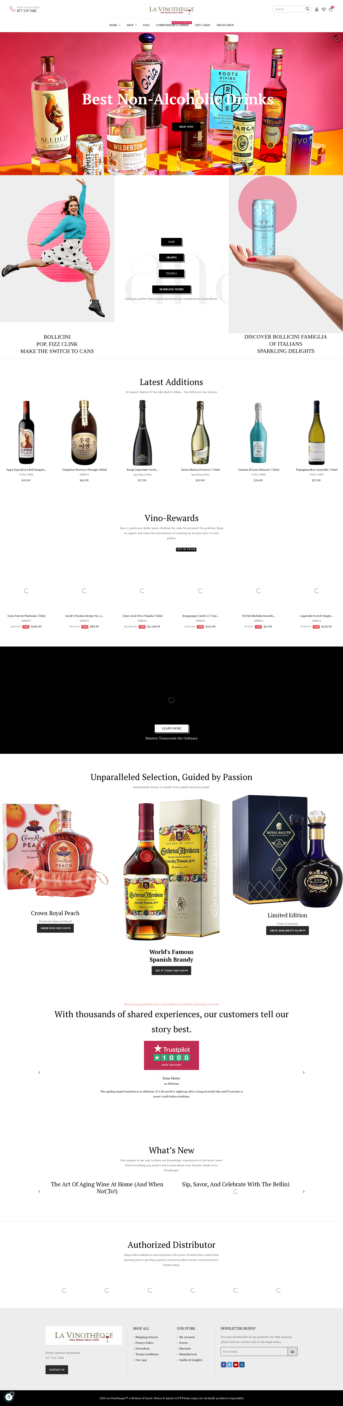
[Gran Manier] (254, 1345)
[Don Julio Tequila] (125, 1348)
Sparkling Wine (142, 474)
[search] (307, 9)
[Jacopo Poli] (297, 1345)
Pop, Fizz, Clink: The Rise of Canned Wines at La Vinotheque (161, 1188)
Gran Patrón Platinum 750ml (26, 616)
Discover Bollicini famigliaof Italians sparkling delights (285, 344)
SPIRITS (84, 474)
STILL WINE (26, 474)
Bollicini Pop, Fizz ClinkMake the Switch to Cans (57, 344)
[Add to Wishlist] (46, 406)
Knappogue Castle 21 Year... (200, 616)
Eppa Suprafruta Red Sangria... (26, 470)
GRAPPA (171, 257)
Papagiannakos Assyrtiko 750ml (316, 470)
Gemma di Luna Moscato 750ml (258, 470)
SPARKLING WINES (171, 289)
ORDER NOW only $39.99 (55, 928)
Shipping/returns (146, 1401)
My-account (187, 1401)
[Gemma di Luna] (211, 1345)
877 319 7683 (27, 10)
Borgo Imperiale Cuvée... (142, 470)
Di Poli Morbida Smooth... (258, 616)
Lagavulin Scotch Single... (316, 616)
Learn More (171, 728)
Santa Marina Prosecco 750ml (200, 470)
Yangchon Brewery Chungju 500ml (84, 470)
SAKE (171, 241)
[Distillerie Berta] (82, 1348)
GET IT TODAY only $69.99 (171, 970)
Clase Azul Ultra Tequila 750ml (142, 616)
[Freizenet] (168, 1348)
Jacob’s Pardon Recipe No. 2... (84, 616)
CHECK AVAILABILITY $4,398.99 (287, 930)
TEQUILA (171, 273)
